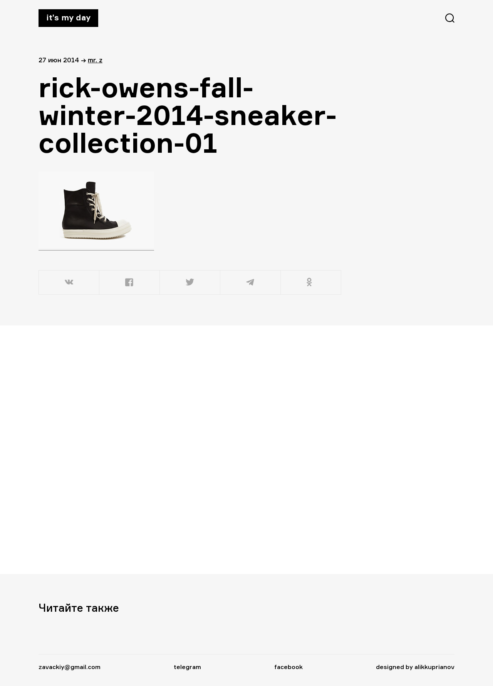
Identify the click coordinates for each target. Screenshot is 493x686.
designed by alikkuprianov (415, 667)
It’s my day (68, 17)
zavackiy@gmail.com (70, 667)
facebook (288, 667)
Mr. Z (95, 60)
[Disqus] (191, 449)
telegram (187, 667)
